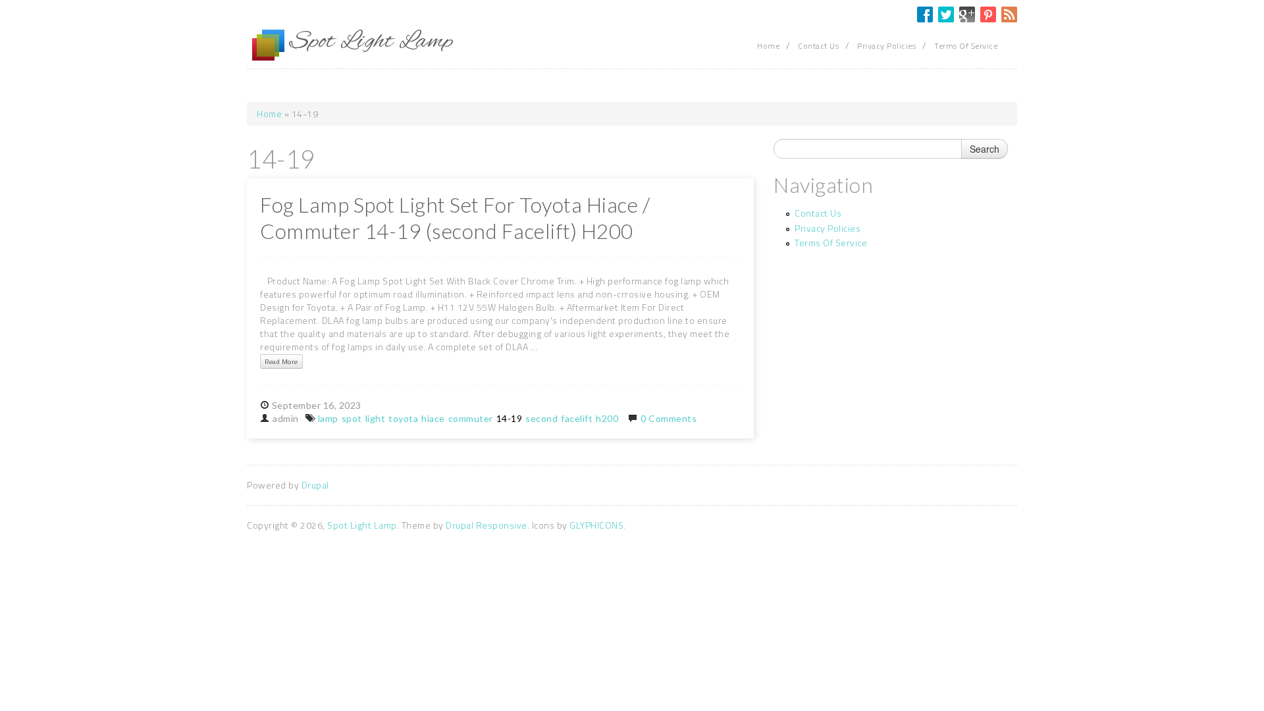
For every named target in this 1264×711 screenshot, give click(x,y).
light (375, 418)
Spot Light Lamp (362, 525)
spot (352, 418)
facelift (576, 418)
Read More (281, 361)
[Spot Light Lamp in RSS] (1009, 14)
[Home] (268, 45)
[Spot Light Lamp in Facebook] (925, 14)
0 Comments (669, 418)
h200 (607, 418)
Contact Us (818, 46)
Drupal (315, 485)
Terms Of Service (965, 46)
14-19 (509, 418)
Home (768, 46)
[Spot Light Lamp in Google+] (967, 14)
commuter (470, 418)
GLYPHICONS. (597, 525)
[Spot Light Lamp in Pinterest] (988, 14)
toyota (403, 418)
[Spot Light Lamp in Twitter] (946, 14)
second (541, 418)
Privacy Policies (886, 46)
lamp (328, 418)
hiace (433, 418)
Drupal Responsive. (487, 525)
